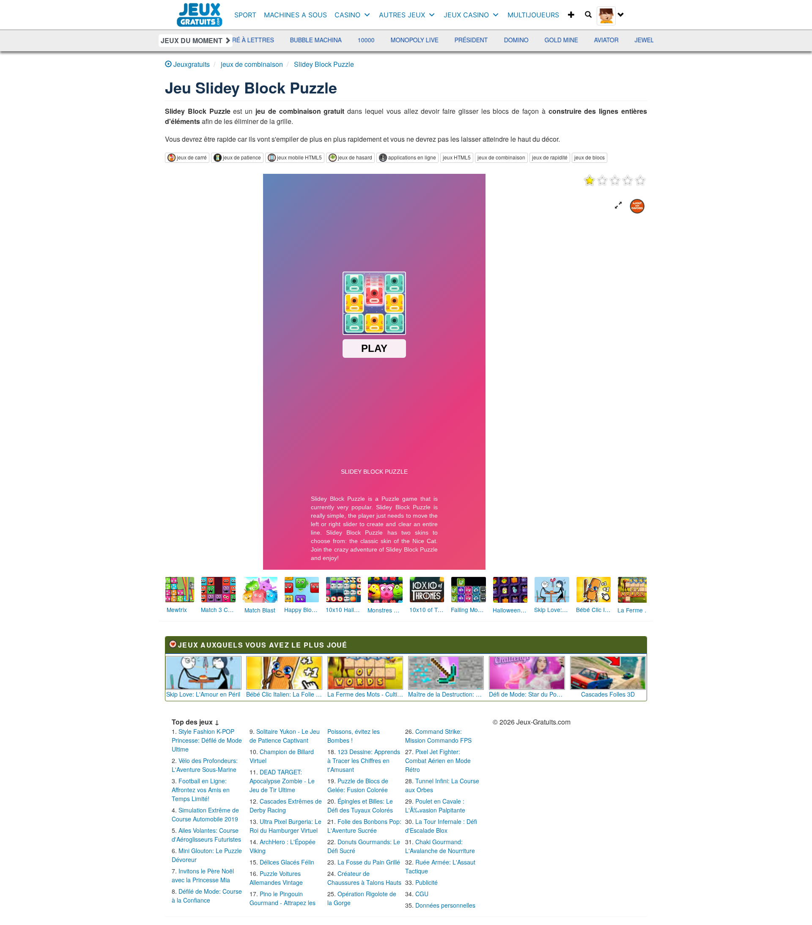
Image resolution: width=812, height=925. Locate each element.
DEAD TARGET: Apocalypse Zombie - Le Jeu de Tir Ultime (282, 781)
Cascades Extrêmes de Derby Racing (286, 805)
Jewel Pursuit (587, 40)
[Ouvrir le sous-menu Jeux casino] (497, 14)
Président (400, 40)
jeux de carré (192, 157)
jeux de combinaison (501, 157)
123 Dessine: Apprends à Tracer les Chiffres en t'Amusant (363, 760)
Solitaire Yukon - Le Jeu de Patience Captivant (285, 735)
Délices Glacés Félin (287, 862)
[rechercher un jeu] (588, 15)
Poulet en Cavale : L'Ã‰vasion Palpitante (435, 805)
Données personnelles (445, 905)
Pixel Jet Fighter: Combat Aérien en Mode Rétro (438, 760)
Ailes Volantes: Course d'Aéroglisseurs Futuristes (206, 834)
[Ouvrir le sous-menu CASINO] (369, 14)
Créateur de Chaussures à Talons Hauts (364, 878)
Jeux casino (466, 15)
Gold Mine (490, 40)
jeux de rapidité (550, 157)
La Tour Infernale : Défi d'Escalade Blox (441, 825)
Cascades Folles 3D (608, 694)
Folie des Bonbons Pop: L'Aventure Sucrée (364, 825)
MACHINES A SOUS (295, 15)
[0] (615, 180)
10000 (295, 40)
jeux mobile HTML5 (299, 157)
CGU (421, 893)
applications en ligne (412, 157)
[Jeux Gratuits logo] (200, 10)
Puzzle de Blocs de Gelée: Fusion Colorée (357, 785)
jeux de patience (242, 157)
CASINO (347, 15)
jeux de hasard (355, 157)
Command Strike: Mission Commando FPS (438, 735)
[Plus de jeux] (571, 15)
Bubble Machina (245, 40)
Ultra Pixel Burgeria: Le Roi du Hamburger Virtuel (285, 825)
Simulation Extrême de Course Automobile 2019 (205, 814)
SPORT (245, 15)
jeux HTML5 (457, 157)
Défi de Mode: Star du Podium (527, 694)
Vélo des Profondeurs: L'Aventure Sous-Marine (205, 765)
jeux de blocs (589, 157)
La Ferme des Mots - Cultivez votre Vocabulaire (365, 694)
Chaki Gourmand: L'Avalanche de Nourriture (440, 846)
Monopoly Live (344, 40)
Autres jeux (402, 15)
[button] (618, 205)
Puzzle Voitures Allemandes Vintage (276, 878)
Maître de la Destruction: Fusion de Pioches (446, 694)
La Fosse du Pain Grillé (368, 862)
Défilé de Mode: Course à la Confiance (207, 895)
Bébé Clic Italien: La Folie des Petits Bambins (284, 694)
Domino (445, 40)
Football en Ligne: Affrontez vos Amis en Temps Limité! (201, 790)
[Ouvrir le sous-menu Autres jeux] (434, 14)
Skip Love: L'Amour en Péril (203, 694)
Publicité (426, 882)
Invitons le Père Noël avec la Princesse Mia (203, 875)
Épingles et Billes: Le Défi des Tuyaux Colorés (360, 805)
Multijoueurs (533, 15)
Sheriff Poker (650, 40)
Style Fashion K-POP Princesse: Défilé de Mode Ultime (207, 740)
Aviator (535, 40)
